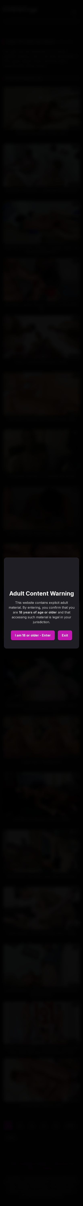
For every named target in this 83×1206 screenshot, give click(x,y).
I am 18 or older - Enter (33, 635)
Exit (65, 635)
